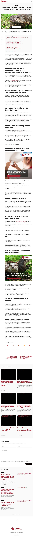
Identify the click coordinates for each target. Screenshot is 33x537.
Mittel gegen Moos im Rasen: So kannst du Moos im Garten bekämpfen (26, 357)
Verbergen (10, 36)
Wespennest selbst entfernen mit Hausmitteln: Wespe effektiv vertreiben (24, 383)
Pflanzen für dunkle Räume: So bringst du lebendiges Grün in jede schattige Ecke (7, 406)
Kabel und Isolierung (12, 143)
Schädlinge (20, 131)
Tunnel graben (21, 119)
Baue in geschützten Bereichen (21, 221)
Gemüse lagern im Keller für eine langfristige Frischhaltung (7, 504)
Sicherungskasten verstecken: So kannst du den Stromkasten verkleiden (11, 357)
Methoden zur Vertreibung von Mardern (18, 303)
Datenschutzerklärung (13, 532)
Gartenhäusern (28, 102)
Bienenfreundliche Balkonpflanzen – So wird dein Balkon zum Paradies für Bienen (7, 477)
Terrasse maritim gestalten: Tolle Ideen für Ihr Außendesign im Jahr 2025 (24, 406)
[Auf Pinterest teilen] (2, 42)
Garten (16, 5)
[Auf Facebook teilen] (2, 37)
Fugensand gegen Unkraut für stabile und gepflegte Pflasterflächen (7, 429)
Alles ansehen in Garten (16, 514)
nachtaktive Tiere (12, 239)
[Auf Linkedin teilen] (2, 44)
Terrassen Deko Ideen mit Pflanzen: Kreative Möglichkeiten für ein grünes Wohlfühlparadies (7, 491)
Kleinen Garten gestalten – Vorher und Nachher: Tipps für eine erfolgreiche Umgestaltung (24, 429)
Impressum (18, 532)
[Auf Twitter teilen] (2, 40)
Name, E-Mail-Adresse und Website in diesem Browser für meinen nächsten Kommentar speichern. (16, 461)
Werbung (21, 532)
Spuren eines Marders (14, 80)
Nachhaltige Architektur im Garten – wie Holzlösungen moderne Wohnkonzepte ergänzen (7, 383)
